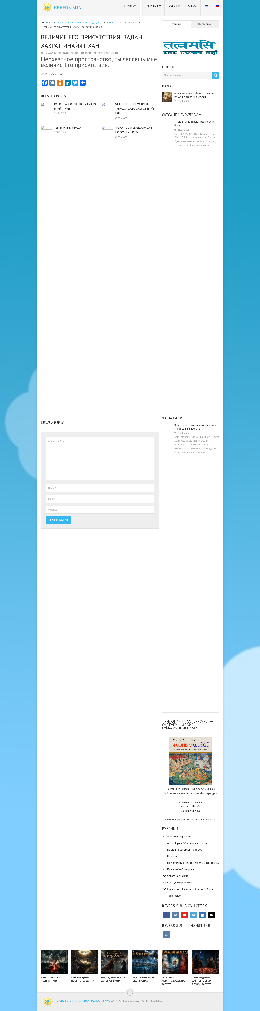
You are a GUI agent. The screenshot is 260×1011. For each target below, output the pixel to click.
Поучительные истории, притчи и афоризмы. (193, 862)
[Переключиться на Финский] (206, 8)
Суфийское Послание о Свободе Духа (190, 889)
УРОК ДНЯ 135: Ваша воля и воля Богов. (194, 123)
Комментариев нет (108, 52)
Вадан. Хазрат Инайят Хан (77, 52)
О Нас (192, 5)
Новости (172, 856)
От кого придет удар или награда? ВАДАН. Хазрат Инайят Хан (136, 108)
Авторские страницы (179, 836)
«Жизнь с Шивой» (191, 806)
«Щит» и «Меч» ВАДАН (68, 127)
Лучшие (176, 24)
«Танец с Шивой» (191, 810)
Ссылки (174, 5)
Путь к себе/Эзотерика (180, 869)
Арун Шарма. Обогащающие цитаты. (188, 843)
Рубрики (151, 5)
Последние (204, 24)
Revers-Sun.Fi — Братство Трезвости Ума (83, 1000)
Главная (130, 5)
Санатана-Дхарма (177, 876)
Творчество (174, 895)
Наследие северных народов (184, 849)
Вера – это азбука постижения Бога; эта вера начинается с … (195, 426)
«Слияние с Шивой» (190, 802)
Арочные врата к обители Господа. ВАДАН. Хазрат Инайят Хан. (194, 94)
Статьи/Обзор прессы (179, 882)
